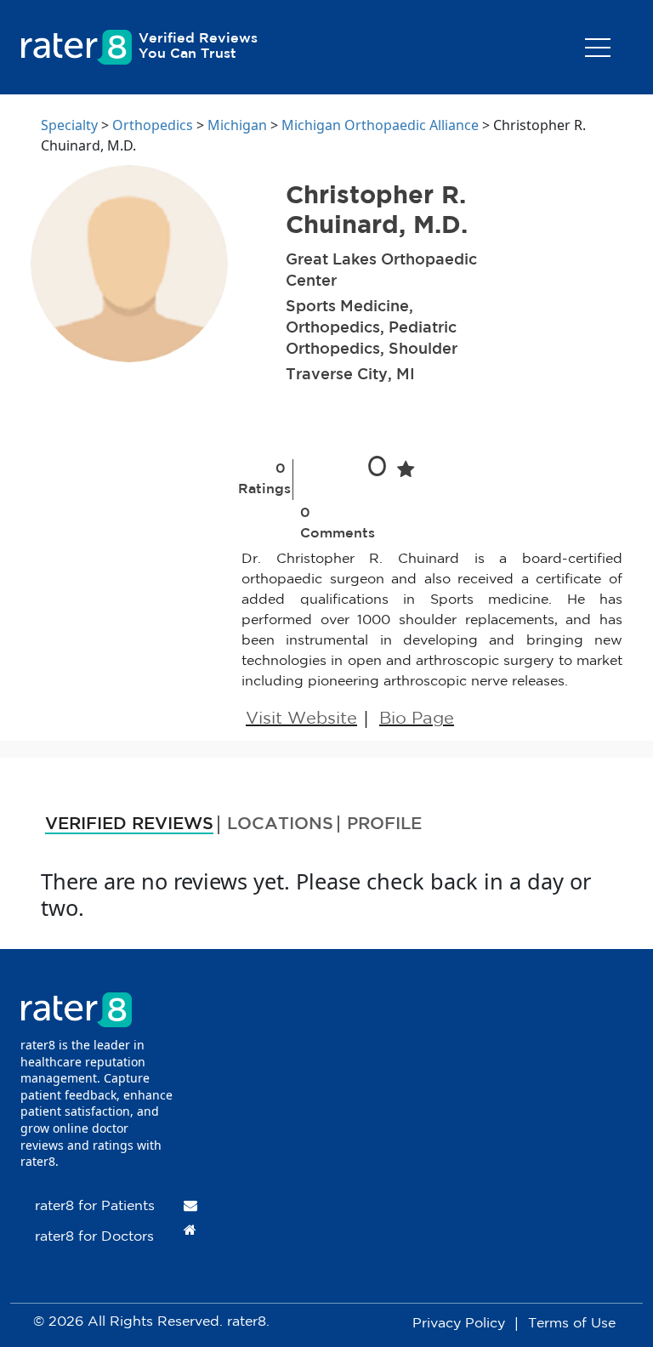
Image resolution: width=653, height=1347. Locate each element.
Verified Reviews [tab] (129, 824)
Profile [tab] (384, 824)
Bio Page (416, 718)
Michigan (237, 125)
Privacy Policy (458, 1323)
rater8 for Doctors (94, 1236)
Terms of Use (572, 1323)
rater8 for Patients (95, 1206)
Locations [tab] (280, 824)
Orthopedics (152, 125)
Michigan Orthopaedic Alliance (380, 125)
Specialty (69, 125)
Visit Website (301, 718)
